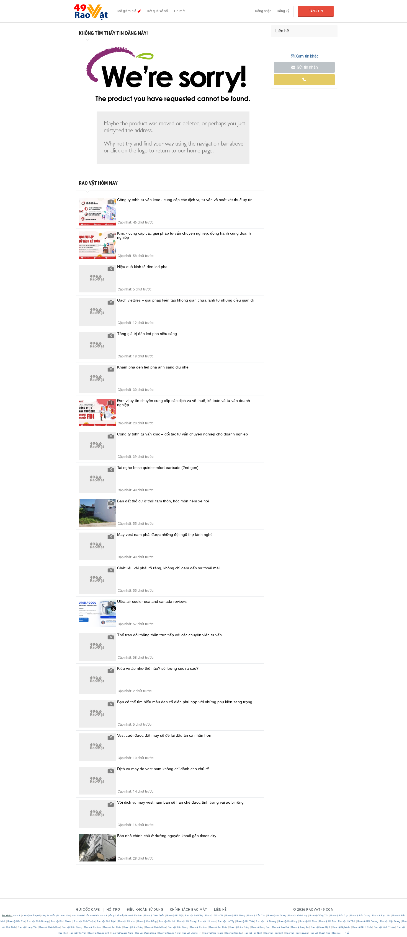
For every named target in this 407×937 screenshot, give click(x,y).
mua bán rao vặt (98, 915)
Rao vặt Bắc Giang (360, 915)
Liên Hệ (220, 910)
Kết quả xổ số (157, 11)
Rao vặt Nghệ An (341, 927)
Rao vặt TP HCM (214, 915)
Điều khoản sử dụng (145, 910)
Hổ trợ (113, 910)
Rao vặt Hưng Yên (27, 927)
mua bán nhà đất (80, 915)
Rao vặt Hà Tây (226, 921)
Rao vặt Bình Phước (61, 921)
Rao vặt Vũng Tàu (319, 915)
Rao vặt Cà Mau (126, 921)
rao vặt (16, 915)
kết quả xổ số (116, 915)
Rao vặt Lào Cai (281, 927)
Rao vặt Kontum (93, 927)
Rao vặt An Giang (277, 915)
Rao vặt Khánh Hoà (49, 927)
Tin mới (179, 11)
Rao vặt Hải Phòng (235, 915)
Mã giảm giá (127, 11)
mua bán (65, 915)
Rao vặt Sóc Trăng (213, 933)
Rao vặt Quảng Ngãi (145, 933)
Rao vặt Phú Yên (77, 933)
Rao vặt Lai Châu (112, 927)
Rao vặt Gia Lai (167, 921)
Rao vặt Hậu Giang (390, 921)
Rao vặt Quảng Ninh (169, 933)
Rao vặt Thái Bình (274, 933)
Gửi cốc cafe (88, 910)
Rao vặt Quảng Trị (191, 933)
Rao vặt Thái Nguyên (296, 933)
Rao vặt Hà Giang (186, 921)
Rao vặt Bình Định (106, 921)
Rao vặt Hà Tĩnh (245, 921)
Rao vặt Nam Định (320, 927)
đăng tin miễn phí (50, 915)
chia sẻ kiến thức (133, 915)
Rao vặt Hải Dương (266, 921)
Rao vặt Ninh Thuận (384, 927)
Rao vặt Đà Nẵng (194, 915)
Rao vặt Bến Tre (16, 921)
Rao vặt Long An (300, 927)
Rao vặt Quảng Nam (122, 933)
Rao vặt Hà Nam (207, 921)
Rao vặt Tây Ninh (253, 933)
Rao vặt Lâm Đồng (133, 927)
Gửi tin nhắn (307, 67)
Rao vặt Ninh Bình (362, 927)
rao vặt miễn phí (31, 915)
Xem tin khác (307, 56)
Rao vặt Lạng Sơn (261, 927)
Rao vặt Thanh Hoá (320, 933)
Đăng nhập (263, 11)
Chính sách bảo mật (188, 910)
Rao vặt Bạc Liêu (381, 915)
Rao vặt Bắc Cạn (339, 915)
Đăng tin (316, 11)
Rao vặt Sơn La (233, 933)
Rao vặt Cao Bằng (147, 921)
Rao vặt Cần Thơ (256, 915)
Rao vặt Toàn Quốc (154, 915)
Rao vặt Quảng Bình (99, 933)
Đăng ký (283, 11)
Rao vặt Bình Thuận (84, 921)
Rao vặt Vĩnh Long (297, 915)
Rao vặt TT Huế (340, 933)
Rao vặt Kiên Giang (72, 927)
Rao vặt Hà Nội (175, 915)
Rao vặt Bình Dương (37, 921)
